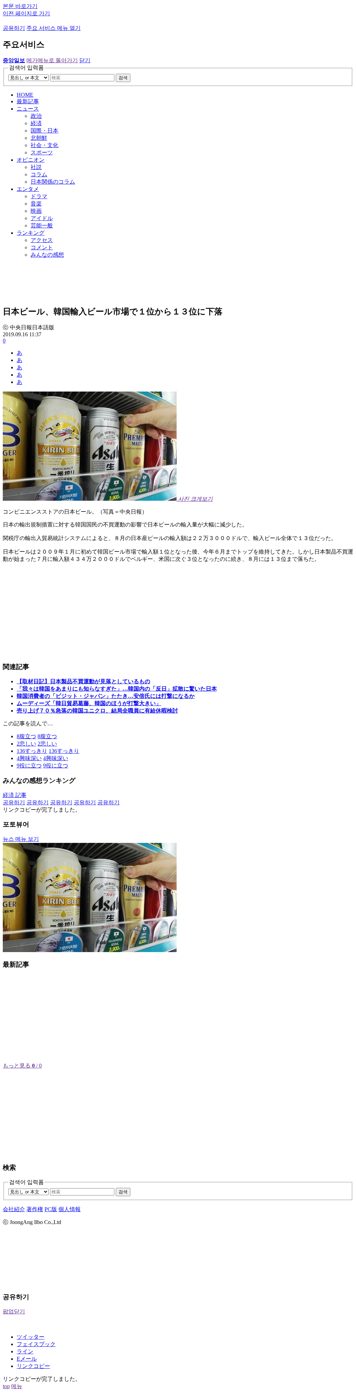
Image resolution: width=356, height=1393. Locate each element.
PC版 (50, 1209)
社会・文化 (44, 145)
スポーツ (42, 152)
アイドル (42, 218)
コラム (39, 174)
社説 (36, 167)
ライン (25, 1351)
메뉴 (16, 1386)
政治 (36, 116)
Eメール (27, 1359)
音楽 (36, 204)
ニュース (28, 109)
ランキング (30, 233)
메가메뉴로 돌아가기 (52, 60)
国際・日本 (44, 131)
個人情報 (69, 1209)
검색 (123, 77)
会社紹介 (14, 1209)
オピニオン (30, 160)
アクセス (42, 240)
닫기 (84, 60)
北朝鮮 (39, 138)
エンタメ (28, 189)
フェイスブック (36, 1344)
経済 (36, 123)
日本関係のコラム (53, 182)
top (6, 1386)
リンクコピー (33, 1366)
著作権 (34, 1209)
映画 (36, 211)
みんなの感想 (47, 255)
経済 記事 (14, 795)
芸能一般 (42, 225)
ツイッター (30, 1337)
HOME (25, 95)
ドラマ (39, 196)
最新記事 (28, 101)
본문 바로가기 (20, 6)
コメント (42, 247)
